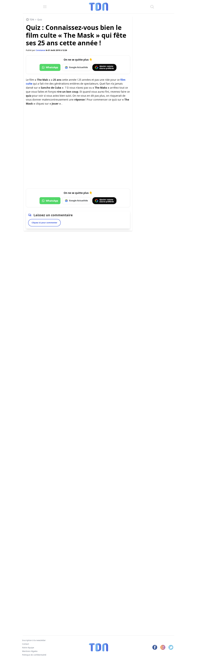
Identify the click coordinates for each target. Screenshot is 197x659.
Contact (25, 644)
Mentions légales (30, 651)
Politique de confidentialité (34, 654)
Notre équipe (28, 647)
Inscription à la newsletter (34, 640)
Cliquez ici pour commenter (44, 222)
